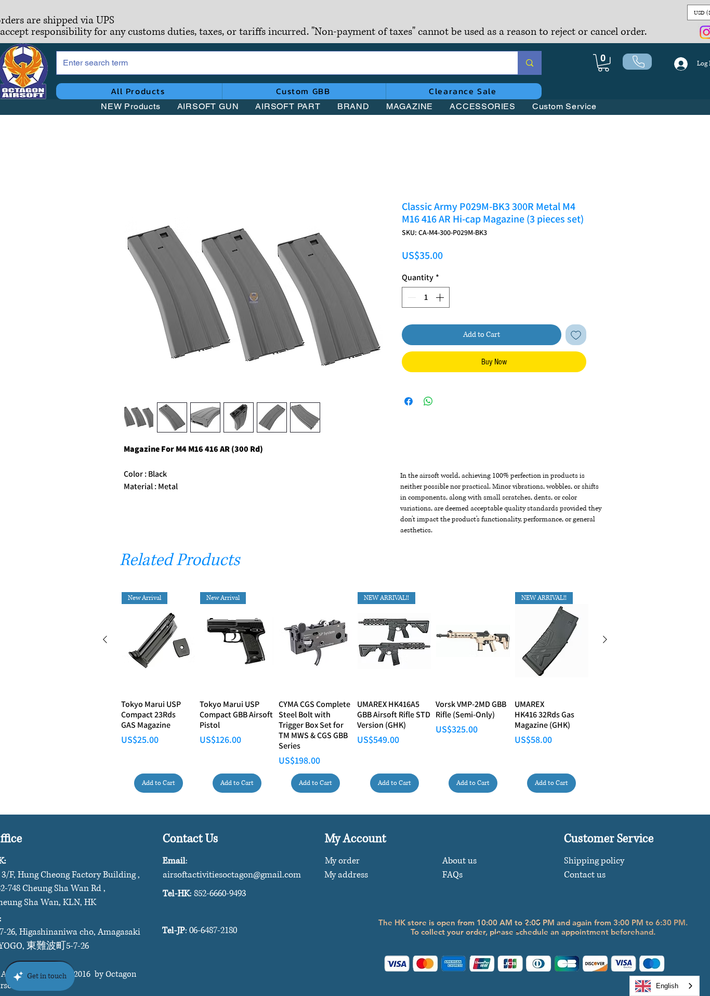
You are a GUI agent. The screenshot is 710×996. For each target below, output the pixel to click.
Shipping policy (594, 861)
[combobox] (664, 986)
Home (134, 164)
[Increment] (440, 299)
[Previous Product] (105, 639)
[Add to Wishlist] (576, 336)
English (667, 986)
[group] (355, 692)
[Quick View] (316, 641)
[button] (603, 63)
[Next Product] (605, 639)
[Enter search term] (529, 62)
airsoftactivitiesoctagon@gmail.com (232, 875)
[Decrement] (410, 299)
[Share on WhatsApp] (428, 403)
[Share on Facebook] (408, 403)
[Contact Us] (637, 62)
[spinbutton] (425, 299)
